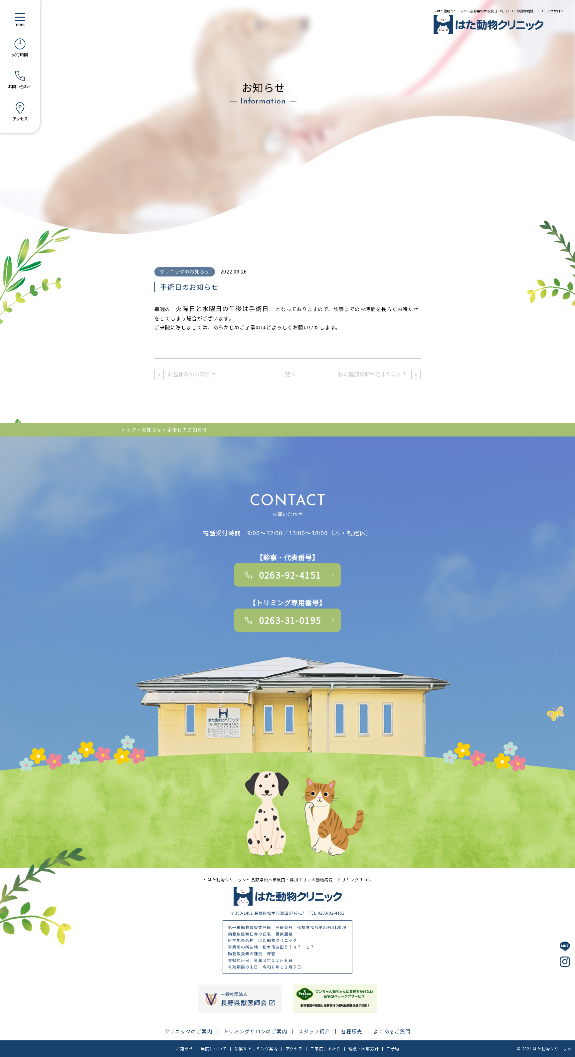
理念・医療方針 (363, 1049)
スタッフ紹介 (314, 1031)
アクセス (294, 1049)
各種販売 (351, 1031)
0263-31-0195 (290, 620)
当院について (214, 1049)
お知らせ (184, 1049)
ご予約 (392, 1049)
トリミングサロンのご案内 (255, 1031)
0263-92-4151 (290, 575)
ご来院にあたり (325, 1049)
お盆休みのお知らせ (192, 374)
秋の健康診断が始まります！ (372, 374)
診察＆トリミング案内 (256, 1049)
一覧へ (287, 374)
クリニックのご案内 (188, 1031)
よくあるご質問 (392, 1031)
